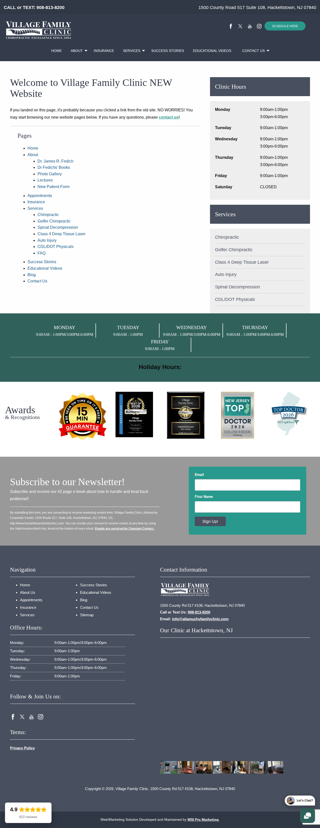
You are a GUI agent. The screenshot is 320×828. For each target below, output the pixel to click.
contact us (169, 117)
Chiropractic (48, 214)
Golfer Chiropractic (54, 221)
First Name (204, 496)
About (77, 51)
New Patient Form (54, 187)
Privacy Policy (22, 748)
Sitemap (87, 615)
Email (199, 474)
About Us (27, 592)
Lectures (45, 180)
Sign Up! (210, 521)
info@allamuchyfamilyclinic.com (200, 619)
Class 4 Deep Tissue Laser (62, 234)
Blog (32, 275)
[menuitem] (56, 51)
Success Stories (167, 51)
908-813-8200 (50, 7)
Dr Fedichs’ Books (54, 167)
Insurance (104, 51)
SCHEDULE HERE (285, 26)
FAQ (42, 253)
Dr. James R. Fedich (56, 161)
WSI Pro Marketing (203, 820)
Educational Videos (212, 51)
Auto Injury (47, 240)
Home (56, 51)
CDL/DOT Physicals (56, 246)
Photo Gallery (50, 174)
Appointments (40, 196)
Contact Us (253, 51)
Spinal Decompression (58, 227)
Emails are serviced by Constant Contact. (124, 528)
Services (131, 51)
